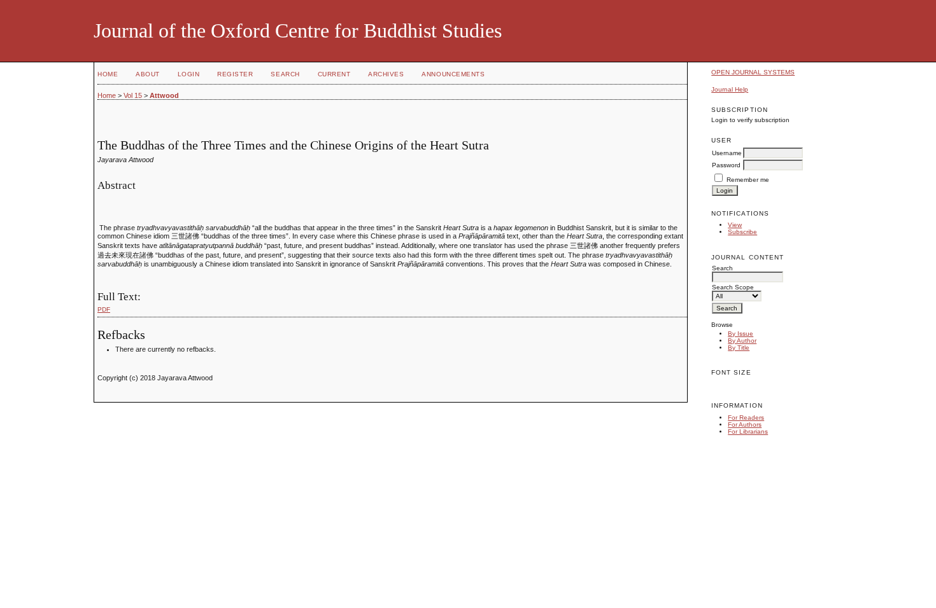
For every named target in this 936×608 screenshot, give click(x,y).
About (148, 74)
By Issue (740, 333)
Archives (386, 74)
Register (235, 74)
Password (726, 165)
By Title (738, 347)
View (735, 224)
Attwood (164, 95)
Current (334, 74)
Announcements (453, 74)
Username (727, 152)
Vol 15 (133, 95)
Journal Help (729, 89)
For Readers (746, 417)
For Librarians (748, 431)
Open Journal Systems (753, 72)
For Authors (745, 424)
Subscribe (742, 231)
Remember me (748, 179)
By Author (742, 340)
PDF (103, 309)
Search (285, 74)
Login (189, 74)
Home (107, 74)
